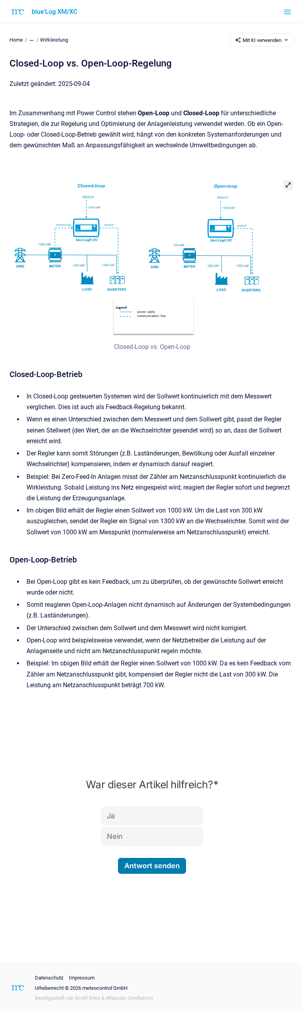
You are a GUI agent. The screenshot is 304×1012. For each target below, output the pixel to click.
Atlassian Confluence (129, 998)
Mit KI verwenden (262, 40)
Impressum (82, 978)
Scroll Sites (87, 998)
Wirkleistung (54, 40)
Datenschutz (49, 978)
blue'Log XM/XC (54, 11)
